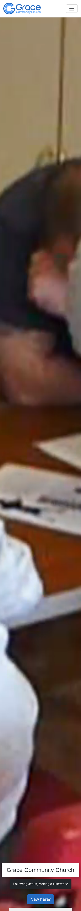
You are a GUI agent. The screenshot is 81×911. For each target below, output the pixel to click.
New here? (40, 899)
